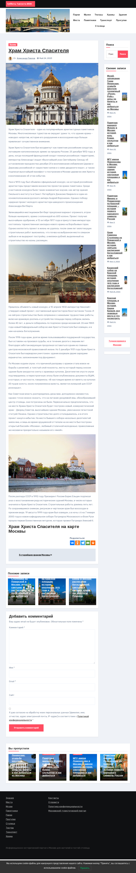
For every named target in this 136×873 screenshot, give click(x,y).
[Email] (88, 543)
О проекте (53, 802)
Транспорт (106, 20)
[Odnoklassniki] (77, 543)
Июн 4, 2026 (115, 261)
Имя (12, 667)
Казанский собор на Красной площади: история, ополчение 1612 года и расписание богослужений (114, 278)
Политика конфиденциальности (65, 806)
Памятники (90, 20)
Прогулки (121, 20)
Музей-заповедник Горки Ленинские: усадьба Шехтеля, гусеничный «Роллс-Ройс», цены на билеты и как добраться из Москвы (21, 761)
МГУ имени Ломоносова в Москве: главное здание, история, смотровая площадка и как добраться (83, 767)
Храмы (111, 15)
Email (12, 681)
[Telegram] (82, 543)
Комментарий (17, 627)
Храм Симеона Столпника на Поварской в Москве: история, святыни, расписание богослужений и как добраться (114, 245)
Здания (123, 15)
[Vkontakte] (72, 543)
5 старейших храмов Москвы (34, 555)
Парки (76, 15)
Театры (99, 15)
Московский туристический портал (67, 811)
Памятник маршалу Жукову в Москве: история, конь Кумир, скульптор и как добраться (52, 767)
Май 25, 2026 (115, 292)
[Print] (93, 543)
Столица (100, 26)
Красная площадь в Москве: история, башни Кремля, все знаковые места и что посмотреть (113, 308)
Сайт (11, 695)
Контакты (53, 798)
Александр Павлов (26, 58)
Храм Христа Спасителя (38, 51)
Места (76, 20)
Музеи (87, 15)
